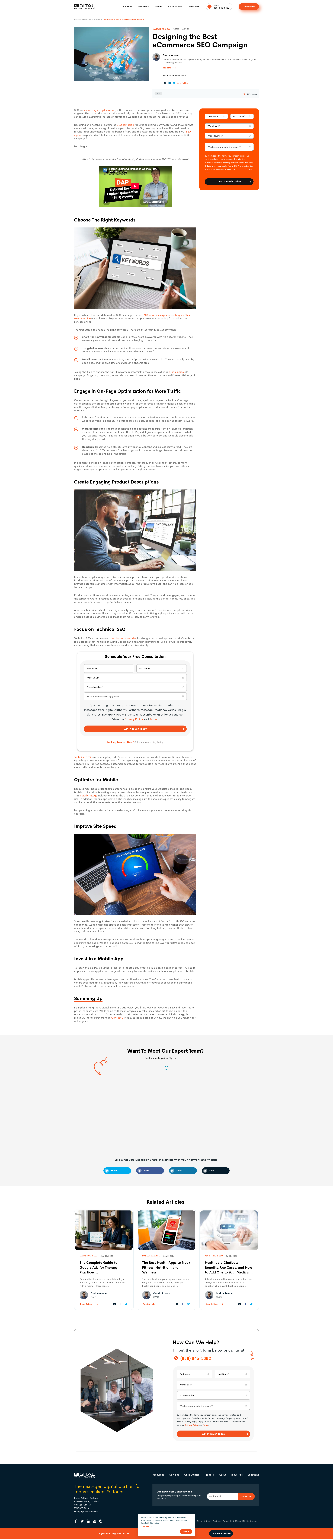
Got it (186, 1531)
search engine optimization (99, 110)
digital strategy (88, 795)
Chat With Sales (220, 1533)
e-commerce (176, 372)
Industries (143, 6)
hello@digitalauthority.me (86, 1511)
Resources (194, 6)
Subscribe (246, 1496)
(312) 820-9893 (81, 1508)
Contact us (118, 1017)
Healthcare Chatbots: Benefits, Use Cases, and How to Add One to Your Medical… (229, 1267)
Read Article (86, 1304)
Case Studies (175, 6)
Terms (153, 719)
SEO (158, 93)
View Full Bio (182, 83)
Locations (253, 1474)
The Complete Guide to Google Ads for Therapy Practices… (99, 1267)
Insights (209, 1474)
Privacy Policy (134, 719)
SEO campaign (125, 125)
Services (127, 6)
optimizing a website (124, 638)
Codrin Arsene (99, 1293)
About (158, 6)
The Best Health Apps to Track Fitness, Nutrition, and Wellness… (166, 1267)
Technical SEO (82, 757)
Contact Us (249, 6)
